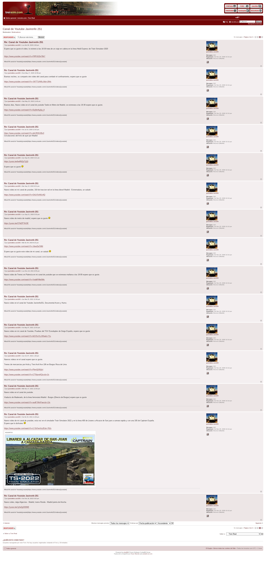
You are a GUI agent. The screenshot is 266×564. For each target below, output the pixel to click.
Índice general (11, 18)
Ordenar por (134, 523)
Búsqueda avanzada (255, 24)
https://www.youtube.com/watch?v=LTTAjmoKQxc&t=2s (26, 375)
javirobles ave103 (14, 45)
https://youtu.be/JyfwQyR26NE (16, 507)
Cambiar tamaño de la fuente (237, 17)
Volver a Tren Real (10, 533)
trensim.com (22, 18)
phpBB (126, 552)
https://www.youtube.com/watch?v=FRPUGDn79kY (24, 56)
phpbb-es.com (147, 554)
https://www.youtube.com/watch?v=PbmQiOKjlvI (23, 370)
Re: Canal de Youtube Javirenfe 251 (23, 42)
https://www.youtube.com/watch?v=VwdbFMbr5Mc (24, 280)
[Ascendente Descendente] (165, 523)
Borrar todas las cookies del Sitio (224, 548)
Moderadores (16, 32)
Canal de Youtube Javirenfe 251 (22, 29)
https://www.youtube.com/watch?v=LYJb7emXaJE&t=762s (27, 428)
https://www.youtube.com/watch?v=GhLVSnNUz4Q (24, 195)
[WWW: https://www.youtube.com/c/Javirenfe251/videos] (207, 62)
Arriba (261, 66)
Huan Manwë (135, 554)
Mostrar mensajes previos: (100, 523)
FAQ (226, 22)
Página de (248, 37)
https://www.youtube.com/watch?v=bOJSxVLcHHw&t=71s (27, 336)
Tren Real (31, 18)
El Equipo (209, 548)
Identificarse (235, 22)
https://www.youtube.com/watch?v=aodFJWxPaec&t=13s (27, 402)
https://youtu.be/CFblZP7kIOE (16, 223)
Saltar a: (222, 534)
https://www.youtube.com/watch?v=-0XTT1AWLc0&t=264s (27, 82)
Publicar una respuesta (7, 37)
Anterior (7, 523)
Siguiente (258, 523)
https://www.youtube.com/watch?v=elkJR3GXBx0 (24, 133)
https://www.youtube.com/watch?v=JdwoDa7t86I (23, 246)
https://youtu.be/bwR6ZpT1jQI (16, 161)
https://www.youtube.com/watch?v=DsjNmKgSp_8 (24, 110)
